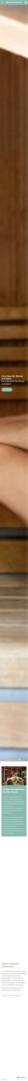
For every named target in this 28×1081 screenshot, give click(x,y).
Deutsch (4, 1079)
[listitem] (14, 383)
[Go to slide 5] (19, 759)
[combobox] (5, 1079)
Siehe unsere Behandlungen (12, 995)
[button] (2, 2)
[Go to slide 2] (12, 759)
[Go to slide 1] (9, 759)
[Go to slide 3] (14, 759)
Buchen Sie (7, 389)
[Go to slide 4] (17, 759)
